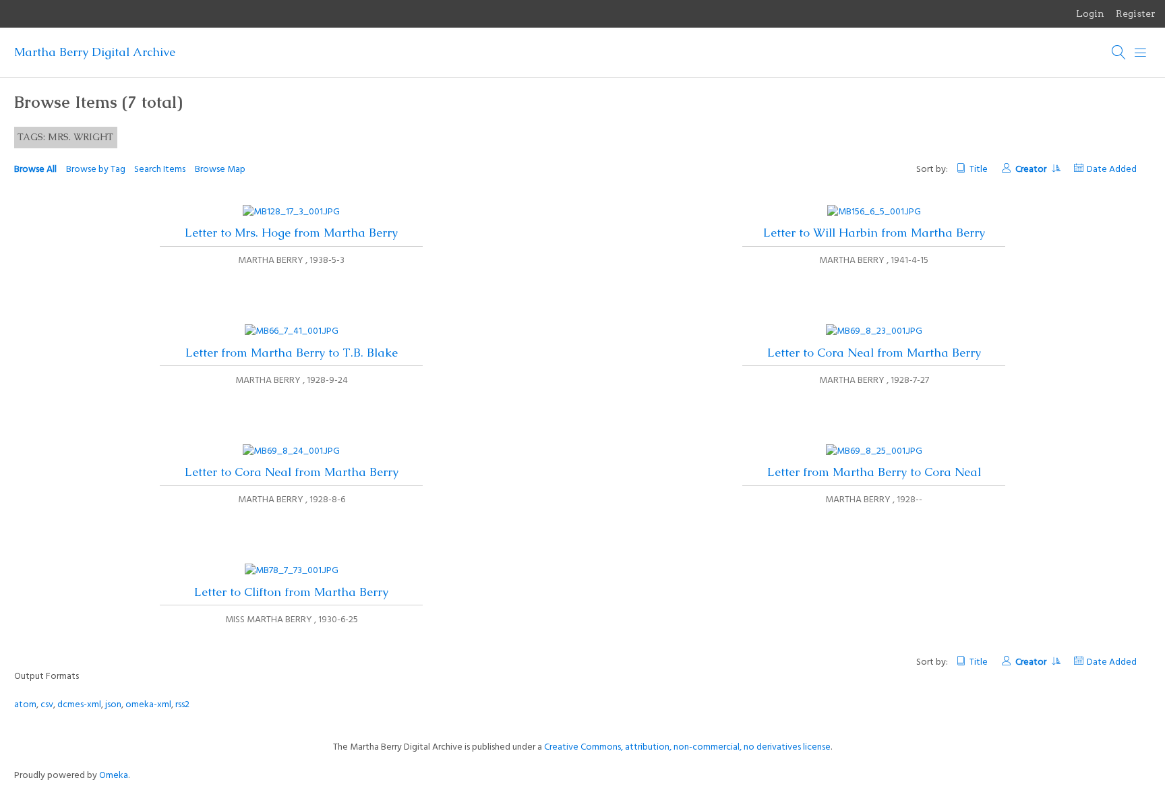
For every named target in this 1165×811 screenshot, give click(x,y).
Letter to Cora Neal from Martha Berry (874, 352)
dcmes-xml (79, 705)
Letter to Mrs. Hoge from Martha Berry (291, 232)
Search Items (159, 169)
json (113, 705)
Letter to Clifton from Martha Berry (291, 591)
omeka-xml (148, 705)
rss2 (182, 705)
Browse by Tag (95, 169)
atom (25, 705)
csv (46, 705)
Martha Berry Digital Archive (94, 51)
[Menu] (1141, 52)
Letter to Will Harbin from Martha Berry (874, 232)
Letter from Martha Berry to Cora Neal (874, 471)
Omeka (113, 775)
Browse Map (220, 169)
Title (978, 169)
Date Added (1112, 169)
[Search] (1119, 52)
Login (1090, 13)
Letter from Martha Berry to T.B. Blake (291, 352)
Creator (1031, 169)
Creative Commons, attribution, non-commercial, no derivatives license (687, 747)
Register (1136, 13)
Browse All (35, 169)
